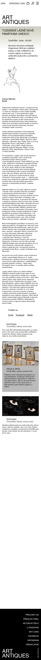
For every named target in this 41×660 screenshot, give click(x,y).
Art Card (34, 631)
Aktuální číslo (31, 623)
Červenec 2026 (17, 3)
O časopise (33, 627)
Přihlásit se (32, 614)
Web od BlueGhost (38, 653)
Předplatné (32, 644)
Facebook (33, 635)
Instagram (33, 640)
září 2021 (28, 40)
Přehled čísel (31, 618)
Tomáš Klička (12, 40)
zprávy (21, 40)
